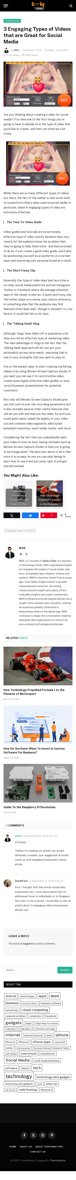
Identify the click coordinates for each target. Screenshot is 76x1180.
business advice (30, 1003)
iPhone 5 (10, 1042)
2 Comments (13, 55)
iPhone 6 (24, 1042)
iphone (61, 1035)
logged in (28, 943)
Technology (12, 21)
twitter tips (51, 1083)
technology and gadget (53, 1077)
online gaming (23, 1048)
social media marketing (46, 1060)
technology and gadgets (19, 1083)
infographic (10, 1029)
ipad (49, 1035)
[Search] (70, 6)
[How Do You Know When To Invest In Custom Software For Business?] (38, 724)
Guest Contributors (49, 1146)
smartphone (29, 1053)
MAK (16, 50)
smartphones (47, 1053)
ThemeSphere (57, 1160)
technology (19, 1076)
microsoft (60, 1042)
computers (35, 1016)
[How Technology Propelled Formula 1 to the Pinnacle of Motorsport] (38, 666)
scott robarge (11, 1054)
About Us (26, 1146)
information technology (44, 1029)
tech (37, 1068)
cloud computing (35, 1010)
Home (13, 1146)
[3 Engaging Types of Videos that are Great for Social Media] (38, 84)
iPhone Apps (42, 1042)
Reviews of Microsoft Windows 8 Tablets (51, 1048)
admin (18, 836)
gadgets (13, 1022)
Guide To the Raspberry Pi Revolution (29, 807)
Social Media (17, 1060)
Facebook (50, 1016)
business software (51, 1003)
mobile (9, 1048)
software (11, 1068)
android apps (27, 996)
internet (12, 1035)
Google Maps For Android (46, 1023)
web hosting (28, 1089)
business (12, 1003)
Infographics (25, 1029)
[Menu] (6, 6)
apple (42, 996)
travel (39, 1084)
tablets (25, 1068)
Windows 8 (47, 1089)
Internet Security (33, 1035)
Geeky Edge (49, 560)
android (10, 996)
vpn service (10, 1090)
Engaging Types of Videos (20, 530)
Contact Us (38, 1152)
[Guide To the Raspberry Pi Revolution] (38, 783)
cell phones (11, 1010)
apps (55, 996)
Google (28, 1023)
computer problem (15, 1016)
